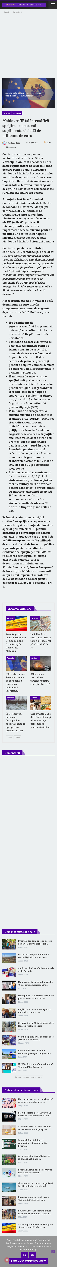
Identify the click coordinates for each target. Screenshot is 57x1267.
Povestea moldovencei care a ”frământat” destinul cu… (33, 1198)
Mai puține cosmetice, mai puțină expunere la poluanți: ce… (35, 1100)
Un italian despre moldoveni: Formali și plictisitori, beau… (33, 956)
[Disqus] (28, 800)
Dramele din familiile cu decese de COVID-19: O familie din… (35, 942)
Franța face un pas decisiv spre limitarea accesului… (35, 1171)
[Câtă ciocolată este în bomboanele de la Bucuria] (9, 972)
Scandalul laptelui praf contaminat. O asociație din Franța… (32, 1142)
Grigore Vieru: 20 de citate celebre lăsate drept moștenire (36, 1024)
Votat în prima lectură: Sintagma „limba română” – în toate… (35, 1226)
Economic (17, 113)
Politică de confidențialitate (28, 1261)
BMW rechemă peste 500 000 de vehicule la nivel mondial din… (34, 1114)
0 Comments (11, 147)
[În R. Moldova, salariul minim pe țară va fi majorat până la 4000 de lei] (40, 623)
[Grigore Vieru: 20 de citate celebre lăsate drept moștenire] (9, 1027)
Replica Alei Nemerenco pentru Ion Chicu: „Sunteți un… (34, 1011)
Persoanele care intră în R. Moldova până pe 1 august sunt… (35, 1052)
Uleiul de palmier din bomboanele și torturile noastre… (36, 1038)
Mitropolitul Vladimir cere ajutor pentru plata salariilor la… (36, 997)
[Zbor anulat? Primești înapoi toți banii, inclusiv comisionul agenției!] (9, 1187)
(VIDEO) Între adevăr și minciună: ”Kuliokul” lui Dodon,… (36, 1065)
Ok (24, 1254)
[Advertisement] (28, 44)
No (32, 1254)
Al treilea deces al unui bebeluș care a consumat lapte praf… (34, 1128)
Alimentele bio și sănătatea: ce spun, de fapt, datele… (34, 1157)
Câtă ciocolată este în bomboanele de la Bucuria (36, 970)
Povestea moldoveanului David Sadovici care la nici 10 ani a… (34, 1212)
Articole (6, 113)
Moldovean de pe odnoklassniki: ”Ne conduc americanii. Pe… (35, 983)
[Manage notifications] (7, 1260)
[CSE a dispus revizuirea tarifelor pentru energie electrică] (40, 663)
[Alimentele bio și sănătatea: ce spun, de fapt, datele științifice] (9, 1159)
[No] (53, 1251)
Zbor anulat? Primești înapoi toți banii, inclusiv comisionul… (35, 1185)
